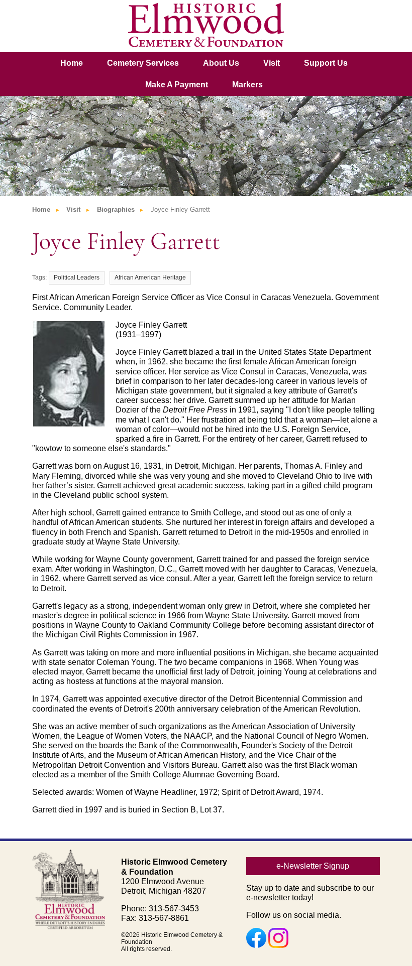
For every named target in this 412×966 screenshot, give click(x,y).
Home (71, 63)
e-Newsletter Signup (312, 866)
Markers (247, 84)
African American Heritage (150, 277)
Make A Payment (176, 84)
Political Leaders (76, 277)
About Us (221, 63)
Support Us (326, 63)
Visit (271, 63)
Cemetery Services (143, 63)
